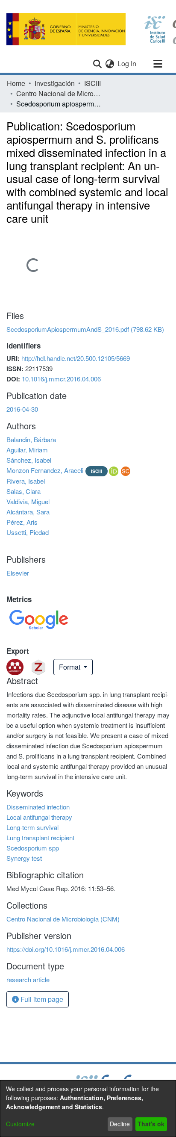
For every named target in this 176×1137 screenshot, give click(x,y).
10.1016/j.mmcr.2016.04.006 (61, 378)
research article (28, 979)
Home (16, 83)
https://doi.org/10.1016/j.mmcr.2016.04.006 (65, 949)
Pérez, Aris (22, 521)
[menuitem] (109, 64)
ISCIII (92, 83)
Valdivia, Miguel (28, 501)
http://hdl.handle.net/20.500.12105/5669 (75, 358)
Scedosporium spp (32, 847)
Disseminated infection (38, 806)
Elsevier (17, 572)
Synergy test (24, 857)
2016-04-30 (22, 409)
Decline (120, 1123)
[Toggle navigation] (158, 64)
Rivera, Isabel (25, 480)
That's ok (151, 1123)
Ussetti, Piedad (27, 532)
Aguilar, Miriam (27, 449)
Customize (20, 1123)
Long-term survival (32, 827)
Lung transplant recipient (40, 837)
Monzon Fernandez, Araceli (44, 470)
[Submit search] (97, 64)
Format (70, 667)
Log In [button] (127, 63)
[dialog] (88, 1108)
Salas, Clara (23, 491)
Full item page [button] (41, 999)
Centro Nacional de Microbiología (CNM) (59, 93)
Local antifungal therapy (39, 816)
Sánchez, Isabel (28, 459)
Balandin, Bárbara (31, 439)
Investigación (55, 83)
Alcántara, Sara (28, 511)
